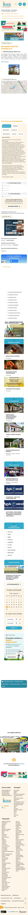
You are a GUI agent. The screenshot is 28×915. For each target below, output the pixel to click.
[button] (14, 87)
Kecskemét (7, 11)
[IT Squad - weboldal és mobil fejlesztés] (23, 912)
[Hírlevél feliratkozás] (1, 907)
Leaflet (25, 93)
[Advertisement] (14, 280)
